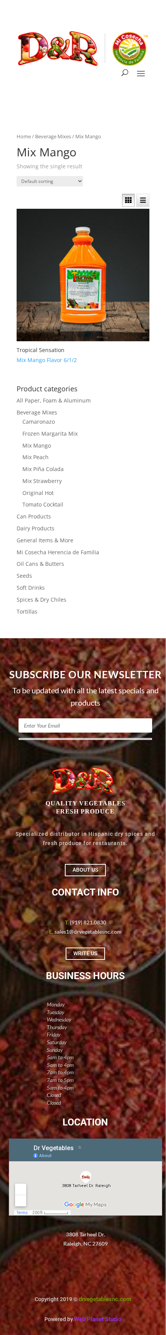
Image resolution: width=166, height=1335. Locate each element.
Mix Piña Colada (43, 469)
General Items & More (45, 540)
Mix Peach (35, 457)
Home (24, 136)
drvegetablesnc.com (105, 1299)
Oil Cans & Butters (40, 563)
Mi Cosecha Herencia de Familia (58, 552)
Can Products (34, 516)
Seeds (24, 575)
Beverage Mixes (53, 136)
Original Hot (38, 492)
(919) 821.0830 (88, 922)
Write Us (85, 953)
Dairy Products (35, 528)
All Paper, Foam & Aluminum (54, 400)
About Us (85, 870)
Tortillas (27, 611)
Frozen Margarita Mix (50, 433)
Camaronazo (38, 421)
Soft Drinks (31, 587)
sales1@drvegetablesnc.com (88, 931)
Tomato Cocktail (42, 504)
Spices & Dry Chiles (41, 599)
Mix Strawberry (42, 481)
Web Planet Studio (98, 1319)
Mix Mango (36, 445)
